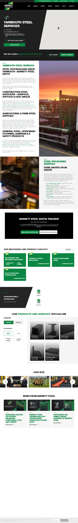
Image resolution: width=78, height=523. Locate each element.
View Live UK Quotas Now (29, 232)
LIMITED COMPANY (67, 54)
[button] (58, 28)
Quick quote (14, 44)
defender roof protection (27, 144)
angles (9, 105)
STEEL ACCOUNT (64, 1)
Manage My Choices (55, 520)
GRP (17, 144)
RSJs (5, 121)
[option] (17, 382)
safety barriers (11, 144)
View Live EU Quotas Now (48, 232)
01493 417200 (8, 29)
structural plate (13, 106)
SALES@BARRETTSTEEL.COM (45, 1)
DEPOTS (56, 1)
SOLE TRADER (53, 54)
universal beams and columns (19, 103)
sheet (23, 122)
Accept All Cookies (64, 520)
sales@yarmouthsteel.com (12, 31)
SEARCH (72, 1)
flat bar (18, 122)
